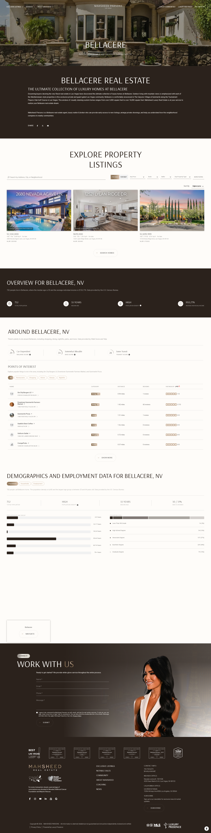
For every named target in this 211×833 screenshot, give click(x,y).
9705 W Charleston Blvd (28, 395)
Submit (46, 722)
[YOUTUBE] (41, 798)
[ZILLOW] (52, 798)
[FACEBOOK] (31, 798)
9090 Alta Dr (23, 426)
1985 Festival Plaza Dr (27, 416)
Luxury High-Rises (185, 7)
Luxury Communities (167, 7)
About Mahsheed (105, 779)
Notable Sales (103, 770)
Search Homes (107, 253)
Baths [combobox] (163, 177)
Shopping (33, 378)
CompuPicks (22, 443)
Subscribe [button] (156, 808)
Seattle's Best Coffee (25, 424)
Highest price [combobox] (197, 186)
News (99, 789)
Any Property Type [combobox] (180, 177)
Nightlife (63, 378)
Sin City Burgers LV (24, 392)
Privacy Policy (77, 716)
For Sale (115, 177)
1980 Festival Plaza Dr (27, 406)
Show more (107, 458)
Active (44, 378)
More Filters (198, 177)
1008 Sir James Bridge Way (29, 436)
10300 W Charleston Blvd (28, 446)
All (11, 378)
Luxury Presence (57, 827)
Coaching (101, 784)
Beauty (53, 378)
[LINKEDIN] (46, 798)
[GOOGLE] (57, 798)
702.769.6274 (199, 7)
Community (102, 775)
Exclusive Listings (105, 766)
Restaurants (21, 378)
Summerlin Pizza (24, 414)
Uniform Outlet (23, 433)
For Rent (124, 177)
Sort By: (187, 186)
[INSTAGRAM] (36, 798)
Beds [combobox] (150, 177)
